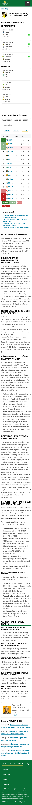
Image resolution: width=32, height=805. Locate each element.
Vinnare (6, 784)
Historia (6, 774)
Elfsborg (11, 156)
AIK (9, 159)
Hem (2, 9)
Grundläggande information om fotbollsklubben (15, 216)
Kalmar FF (12, 187)
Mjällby (11, 179)
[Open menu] (27, 3)
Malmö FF (11, 163)
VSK (9, 167)
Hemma (7, 130)
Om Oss (6, 769)
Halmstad (12, 198)
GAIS (9, 175)
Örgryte (11, 195)
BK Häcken (12, 148)
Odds (5, 779)
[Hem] (5, 3)
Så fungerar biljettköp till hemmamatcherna (14, 224)
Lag (6, 9)
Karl (15, 715)
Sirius (10, 140)
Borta (16, 130)
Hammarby (12, 144)
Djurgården (12, 152)
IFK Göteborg (13, 183)
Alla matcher (15, 108)
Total (25, 130)
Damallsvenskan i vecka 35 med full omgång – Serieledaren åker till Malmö (15, 753)
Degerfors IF (13, 191)
